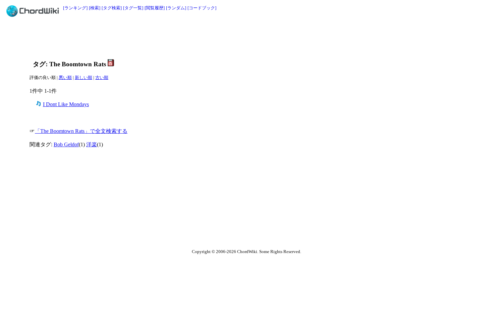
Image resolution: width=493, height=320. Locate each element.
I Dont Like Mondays (66, 104)
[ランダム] (176, 7)
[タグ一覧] (133, 7)
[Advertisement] (231, 37)
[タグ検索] (112, 7)
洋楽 (91, 144)
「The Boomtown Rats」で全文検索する (81, 131)
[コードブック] (201, 7)
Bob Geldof (66, 144)
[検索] (94, 7)
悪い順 (65, 77)
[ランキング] (75, 7)
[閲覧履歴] (155, 7)
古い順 (101, 77)
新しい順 (83, 77)
